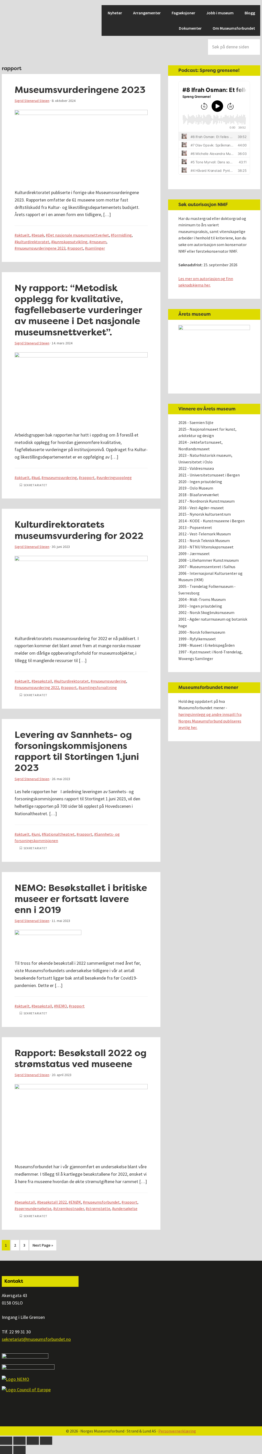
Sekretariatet (35, 485)
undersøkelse (125, 1208)
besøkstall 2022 (53, 1202)
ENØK (76, 1202)
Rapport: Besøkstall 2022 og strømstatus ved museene (81, 1058)
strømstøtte (99, 1208)
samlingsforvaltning (99, 687)
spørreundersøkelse (34, 1208)
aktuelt (23, 235)
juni (37, 834)
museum (98, 241)
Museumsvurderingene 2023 (80, 90)
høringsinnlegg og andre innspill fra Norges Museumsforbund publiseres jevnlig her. (210, 721)
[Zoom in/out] (46, 1441)
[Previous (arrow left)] (6, 1450)
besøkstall (43, 681)
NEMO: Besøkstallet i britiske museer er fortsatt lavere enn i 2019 (81, 899)
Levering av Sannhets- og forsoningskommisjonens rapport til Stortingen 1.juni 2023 (77, 751)
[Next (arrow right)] (19, 1450)
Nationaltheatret (59, 834)
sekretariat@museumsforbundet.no (36, 1339)
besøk (39, 235)
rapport (76, 248)
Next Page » (42, 1246)
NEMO (61, 1006)
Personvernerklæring (177, 1431)
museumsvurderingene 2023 (41, 248)
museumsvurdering (60, 477)
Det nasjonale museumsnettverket (78, 235)
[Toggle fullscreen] (33, 1441)
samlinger (96, 248)
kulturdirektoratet (33, 241)
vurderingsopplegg (115, 477)
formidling (122, 235)
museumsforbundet (102, 1202)
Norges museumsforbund (20, 23)
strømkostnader (69, 1208)
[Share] (19, 1441)
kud (37, 477)
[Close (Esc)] (6, 1441)
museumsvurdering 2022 (38, 687)
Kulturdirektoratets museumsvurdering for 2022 (79, 530)
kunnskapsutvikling (70, 241)
